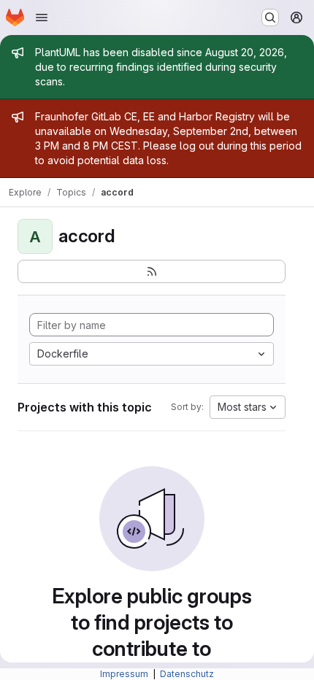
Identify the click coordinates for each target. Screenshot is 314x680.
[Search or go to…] (270, 17)
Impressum (125, 673)
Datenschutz (187, 673)
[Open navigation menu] (41, 17)
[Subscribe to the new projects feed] (152, 271)
